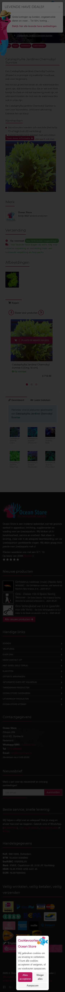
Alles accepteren (25, 977)
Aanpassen (32, 985)
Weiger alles (40, 977)
